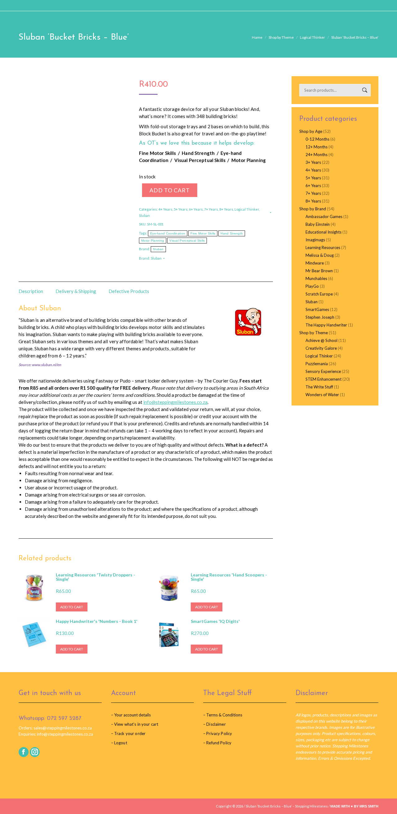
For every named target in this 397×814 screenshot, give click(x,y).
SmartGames (317, 309)
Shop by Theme (313, 332)
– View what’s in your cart (134, 724)
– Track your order (128, 733)
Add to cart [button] (71, 607)
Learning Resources (323, 247)
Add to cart (169, 190)
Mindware (315, 262)
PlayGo (312, 286)
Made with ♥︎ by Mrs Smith (354, 806)
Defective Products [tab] (129, 291)
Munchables (316, 278)
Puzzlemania (317, 363)
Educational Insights (323, 232)
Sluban (144, 215)
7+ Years (211, 209)
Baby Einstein (318, 224)
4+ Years (165, 209)
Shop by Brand (312, 208)
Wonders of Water (322, 394)
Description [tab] (31, 291)
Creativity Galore (321, 348)
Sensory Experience (323, 371)
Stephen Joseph (320, 317)
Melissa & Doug (320, 255)
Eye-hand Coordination (167, 233)
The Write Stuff (319, 386)
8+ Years (226, 209)
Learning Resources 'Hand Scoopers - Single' (229, 577)
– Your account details (131, 714)
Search (364, 90)
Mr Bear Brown (319, 270)
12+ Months (317, 146)
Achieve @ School (321, 340)
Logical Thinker (246, 209)
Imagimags (315, 239)
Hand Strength (232, 233)
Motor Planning (152, 240)
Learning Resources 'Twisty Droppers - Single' (95, 577)
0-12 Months (317, 139)
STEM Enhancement (323, 379)
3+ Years (313, 162)
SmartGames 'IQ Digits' (215, 621)
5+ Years (181, 209)
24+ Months (317, 154)
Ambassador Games (324, 216)
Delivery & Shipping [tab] (76, 291)
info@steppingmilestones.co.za (175, 402)
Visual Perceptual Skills (187, 240)
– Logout (119, 742)
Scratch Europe (319, 293)
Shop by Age (310, 131)
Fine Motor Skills (202, 233)
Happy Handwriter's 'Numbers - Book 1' (96, 621)
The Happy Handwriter (326, 324)
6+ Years (196, 209)
